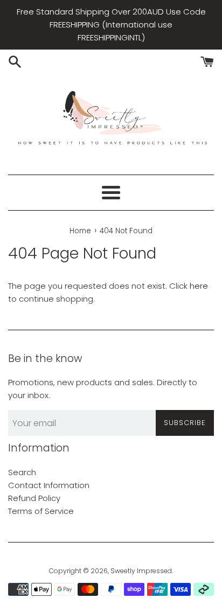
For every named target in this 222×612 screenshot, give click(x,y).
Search (22, 472)
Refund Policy (34, 498)
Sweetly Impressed (141, 570)
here (199, 285)
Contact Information (48, 485)
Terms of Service (41, 511)
